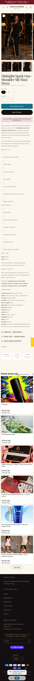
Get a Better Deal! (17, 106)
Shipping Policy (7, 598)
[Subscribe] (28, 641)
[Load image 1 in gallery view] (6, 67)
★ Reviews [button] (32, 342)
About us (6, 614)
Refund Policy (7, 602)
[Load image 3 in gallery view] (27, 67)
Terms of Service (8, 606)
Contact (5, 594)
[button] (3, 7)
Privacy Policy (7, 610)
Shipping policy (26, 674)
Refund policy (28, 671)
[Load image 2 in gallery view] (17, 67)
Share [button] (4, 346)
